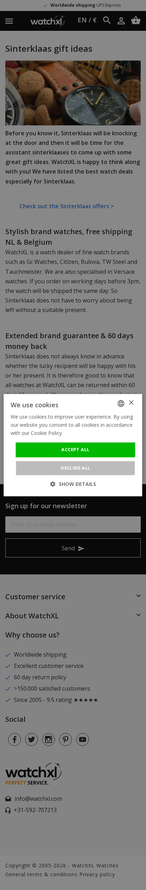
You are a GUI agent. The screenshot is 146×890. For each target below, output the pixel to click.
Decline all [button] (75, 468)
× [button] (131, 403)
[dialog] (73, 445)
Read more (77, 433)
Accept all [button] (75, 450)
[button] (73, 484)
